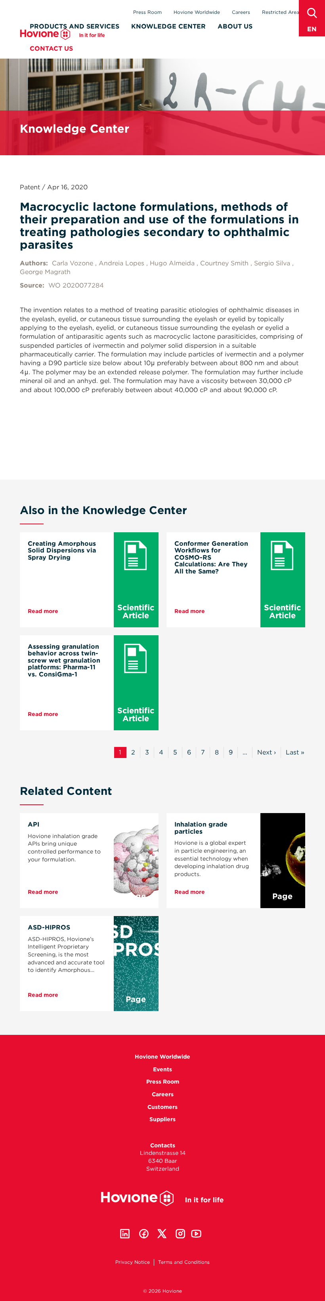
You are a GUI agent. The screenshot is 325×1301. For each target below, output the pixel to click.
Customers (162, 1107)
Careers (241, 12)
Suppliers (162, 1119)
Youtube (196, 1233)
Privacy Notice (132, 1262)
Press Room (147, 12)
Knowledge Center (168, 26)
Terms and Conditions (184, 1262)
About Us (235, 26)
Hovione (62, 34)
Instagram (180, 1233)
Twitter (162, 1233)
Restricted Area (280, 12)
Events (162, 1069)
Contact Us (51, 48)
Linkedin (124, 1233)
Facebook (143, 1233)
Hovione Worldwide (197, 12)
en (312, 29)
